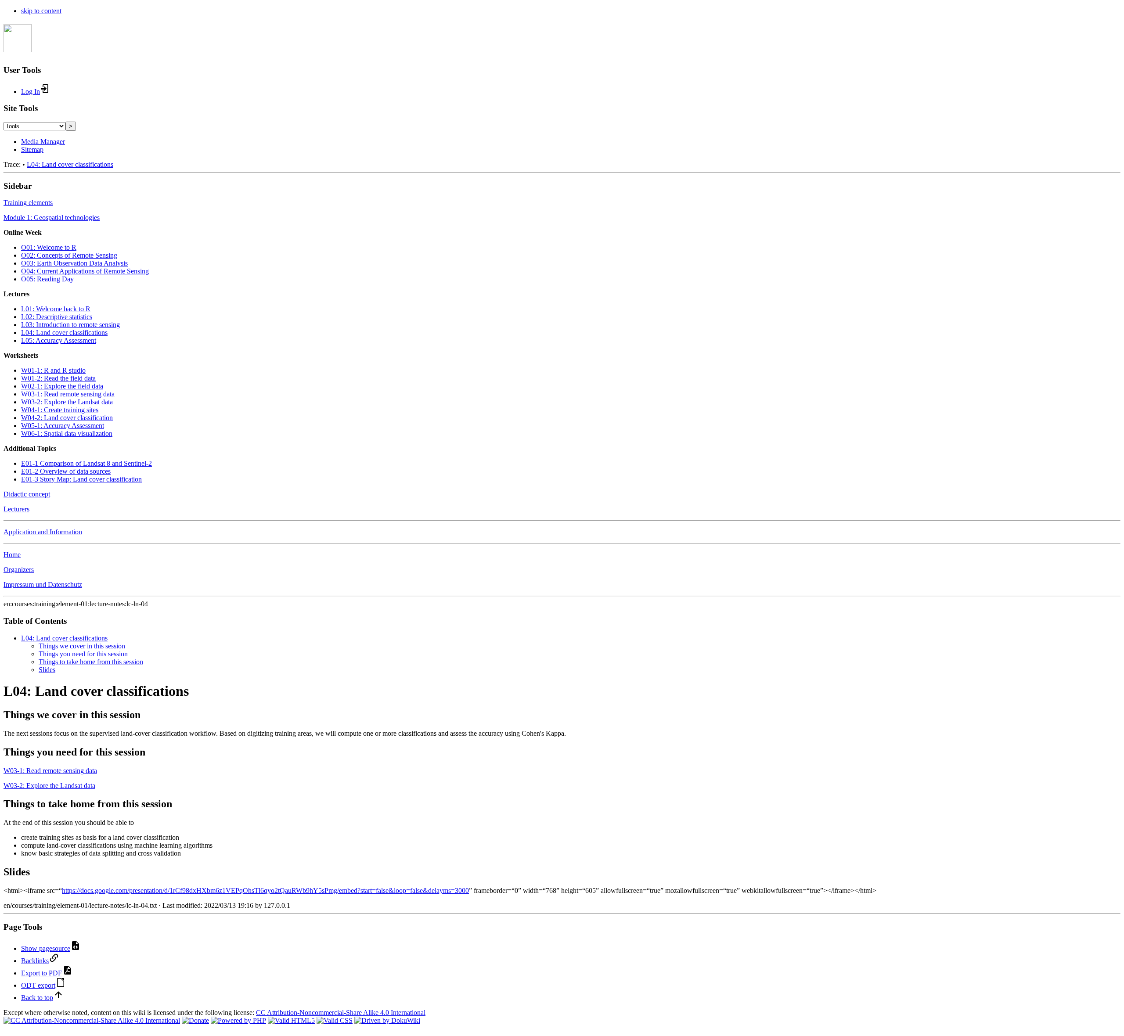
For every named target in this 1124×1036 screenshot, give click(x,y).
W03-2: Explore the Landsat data (67, 402)
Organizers (19, 569)
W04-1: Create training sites (59, 410)
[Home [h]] (18, 47)
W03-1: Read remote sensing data (68, 394)
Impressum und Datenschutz (43, 584)
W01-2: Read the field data (58, 378)
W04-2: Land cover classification (67, 417)
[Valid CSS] (335, 1020)
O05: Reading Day (47, 279)
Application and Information (43, 532)
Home (12, 554)
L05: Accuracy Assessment (58, 340)
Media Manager (43, 141)
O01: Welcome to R (48, 247)
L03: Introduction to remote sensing (70, 324)
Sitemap (32, 149)
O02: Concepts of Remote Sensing (69, 255)
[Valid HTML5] (291, 1020)
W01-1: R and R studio (53, 370)
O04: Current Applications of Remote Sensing (85, 271)
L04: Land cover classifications (70, 164)
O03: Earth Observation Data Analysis (74, 263)
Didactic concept (27, 494)
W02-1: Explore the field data (62, 386)
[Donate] (195, 1020)
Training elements (28, 202)
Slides (47, 669)
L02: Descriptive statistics (56, 316)
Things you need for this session (83, 654)
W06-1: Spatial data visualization (66, 433)
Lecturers (16, 509)
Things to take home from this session (91, 661)
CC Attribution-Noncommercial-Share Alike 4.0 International (340, 1012)
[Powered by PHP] (238, 1020)
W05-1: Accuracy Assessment (62, 425)
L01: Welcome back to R (55, 309)
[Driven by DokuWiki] (387, 1020)
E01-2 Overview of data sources (66, 471)
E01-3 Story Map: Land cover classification (81, 479)
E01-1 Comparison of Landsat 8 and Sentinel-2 (86, 463)
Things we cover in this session (82, 646)
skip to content (41, 10)
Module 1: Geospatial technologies (52, 217)
